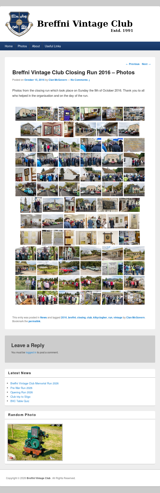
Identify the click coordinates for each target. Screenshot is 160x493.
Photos (22, 46)
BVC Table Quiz (19, 401)
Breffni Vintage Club (39, 478)
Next (146, 64)
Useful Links (53, 46)
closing (81, 317)
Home (9, 46)
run (110, 317)
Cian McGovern (58, 80)
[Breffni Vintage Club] (80, 24)
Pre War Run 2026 (21, 388)
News (43, 317)
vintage (118, 317)
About (36, 46)
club (89, 317)
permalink (34, 321)
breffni (72, 317)
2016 (64, 317)
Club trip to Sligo (20, 397)
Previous (133, 64)
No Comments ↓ (80, 80)
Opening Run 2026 (21, 392)
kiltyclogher (100, 317)
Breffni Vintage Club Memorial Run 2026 (34, 383)
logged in (31, 352)
